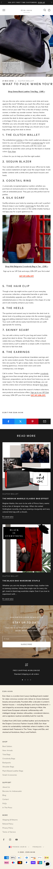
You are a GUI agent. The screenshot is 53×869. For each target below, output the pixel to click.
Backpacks (6, 762)
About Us (6, 787)
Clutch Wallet (26, 81)
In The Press (7, 807)
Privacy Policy (7, 828)
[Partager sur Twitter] (20, 421)
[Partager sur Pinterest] (33, 421)
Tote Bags (6, 754)
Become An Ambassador (12, 791)
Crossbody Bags (8, 758)
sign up (41, 2)
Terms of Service (9, 832)
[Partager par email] (45, 421)
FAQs (4, 803)
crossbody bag (37, 143)
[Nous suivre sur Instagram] (10, 839)
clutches (19, 140)
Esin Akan (12, 151)
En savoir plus (7, 517)
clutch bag (29, 206)
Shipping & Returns (10, 820)
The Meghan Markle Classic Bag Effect (25, 499)
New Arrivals (7, 750)
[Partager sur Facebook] (8, 421)
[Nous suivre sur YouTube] (16, 839)
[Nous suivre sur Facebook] (3, 839)
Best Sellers (7, 746)
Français (37, 847)
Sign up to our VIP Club (40, 392)
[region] (26, 669)
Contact (5, 799)
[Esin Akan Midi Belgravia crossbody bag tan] (26, 239)
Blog (4, 795)
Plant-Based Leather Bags (12, 771)
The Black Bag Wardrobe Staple (21, 581)
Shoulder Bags (8, 767)
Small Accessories (9, 775)
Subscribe (26, 644)
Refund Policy (7, 824)
